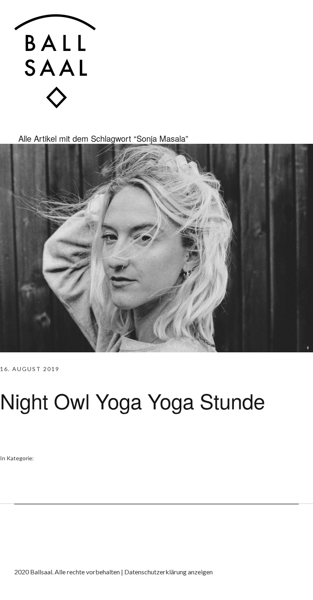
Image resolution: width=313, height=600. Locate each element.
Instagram (20, 555)
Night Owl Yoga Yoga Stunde (132, 400)
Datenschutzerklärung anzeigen (168, 572)
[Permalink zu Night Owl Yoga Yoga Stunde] (156, 350)
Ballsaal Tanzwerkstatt (55, 61)
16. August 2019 (30, 368)
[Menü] (290, 22)
